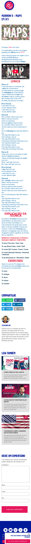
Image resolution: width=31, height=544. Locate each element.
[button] (7, 300)
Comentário (5, 465)
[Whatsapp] (20, 530)
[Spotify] (5, 530)
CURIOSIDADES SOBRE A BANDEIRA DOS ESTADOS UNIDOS (15, 432)
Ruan (10, 47)
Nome (3, 485)
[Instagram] (15, 530)
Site (3, 498)
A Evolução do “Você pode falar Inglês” (15, 400)
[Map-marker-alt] (25, 530)
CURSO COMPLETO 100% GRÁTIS (14, 372)
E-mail (3, 491)
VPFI (22, 52)
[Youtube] (10, 530)
